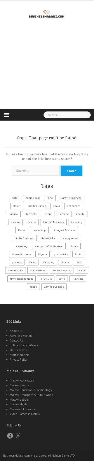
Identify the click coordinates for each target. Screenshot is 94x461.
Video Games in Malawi (25, 414)
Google (80, 214)
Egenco (13, 214)
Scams (65, 262)
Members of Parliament (49, 246)
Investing (76, 222)
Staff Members (20, 355)
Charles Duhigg (37, 205)
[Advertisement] (47, 71)
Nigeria (42, 254)
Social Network (62, 270)
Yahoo (33, 286)
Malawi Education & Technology (31, 390)
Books (17, 205)
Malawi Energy (19, 385)
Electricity (31, 214)
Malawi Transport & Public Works (32, 395)
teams (81, 270)
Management (70, 238)
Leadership (39, 230)
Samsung (48, 262)
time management (21, 278)
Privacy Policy (19, 360)
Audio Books (33, 197)
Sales (32, 262)
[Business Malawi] (47, 13)
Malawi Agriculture (22, 380)
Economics (73, 205)
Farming (64, 214)
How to (15, 222)
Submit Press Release (24, 345)
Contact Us (17, 340)
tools (62, 278)
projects (17, 262)
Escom (48, 214)
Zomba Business (54, 286)
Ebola (56, 205)
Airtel (15, 197)
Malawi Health (19, 404)
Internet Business (53, 222)
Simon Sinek (15, 270)
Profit (78, 254)
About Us (16, 331)
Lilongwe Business (64, 230)
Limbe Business (24, 238)
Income (31, 222)
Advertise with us (21, 336)
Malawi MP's (48, 238)
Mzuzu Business (21, 254)
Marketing (21, 246)
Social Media (37, 270)
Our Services (18, 350)
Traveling (77, 278)
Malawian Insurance (22, 409)
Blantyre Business (70, 197)
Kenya (21, 230)
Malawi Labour (19, 399)
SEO (79, 262)
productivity (61, 254)
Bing (50, 197)
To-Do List (46, 278)
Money (74, 246)
